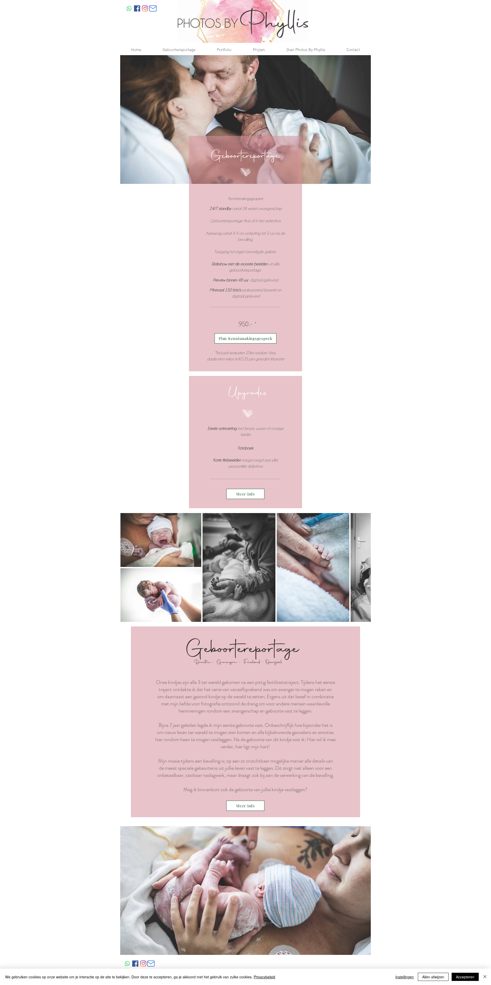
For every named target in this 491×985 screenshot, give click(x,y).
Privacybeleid (264, 976)
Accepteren (465, 976)
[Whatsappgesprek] (129, 8)
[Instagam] (145, 8)
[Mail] (153, 8)
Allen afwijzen (433, 976)
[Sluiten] (485, 977)
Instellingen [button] (404, 976)
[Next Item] (362, 567)
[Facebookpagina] (137, 8)
